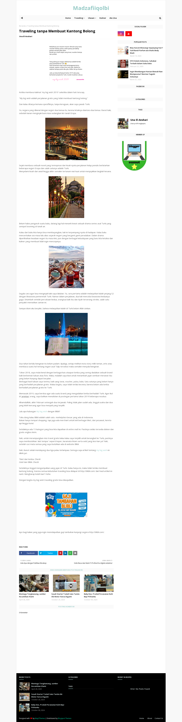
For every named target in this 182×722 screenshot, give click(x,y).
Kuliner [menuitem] (103, 18)
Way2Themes (40, 718)
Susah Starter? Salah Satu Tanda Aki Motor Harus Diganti (65, 595)
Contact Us (159, 718)
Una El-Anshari (25, 36)
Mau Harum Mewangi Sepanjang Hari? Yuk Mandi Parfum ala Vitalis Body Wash (146, 50)
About (149, 718)
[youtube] (128, 33)
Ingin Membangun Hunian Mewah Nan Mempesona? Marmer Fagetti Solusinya (146, 74)
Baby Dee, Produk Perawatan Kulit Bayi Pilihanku (98, 595)
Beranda (22, 26)
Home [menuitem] (68, 18)
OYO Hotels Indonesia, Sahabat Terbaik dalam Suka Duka (143, 62)
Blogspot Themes (64, 718)
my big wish (101, 450)
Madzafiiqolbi (91, 8)
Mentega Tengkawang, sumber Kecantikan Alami (32, 595)
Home (141, 718)
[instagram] (121, 33)
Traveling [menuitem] (78, 18)
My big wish (41, 411)
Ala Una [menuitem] (113, 18)
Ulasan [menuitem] (91, 18)
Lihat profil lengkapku (138, 123)
